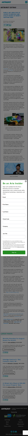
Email (4, 197)
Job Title (5, 233)
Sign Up (14, 252)
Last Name (5, 211)
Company (5, 226)
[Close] (26, 181)
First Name (5, 204)
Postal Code (6, 219)
